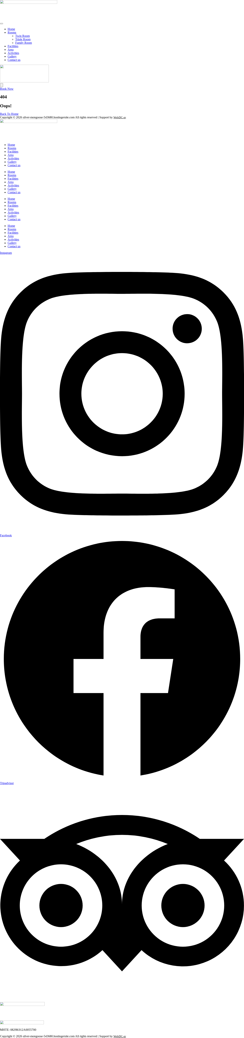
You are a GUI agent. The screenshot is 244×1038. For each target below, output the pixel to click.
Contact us (14, 59)
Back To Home (9, 114)
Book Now (7, 88)
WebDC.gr (119, 117)
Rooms (12, 32)
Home (11, 29)
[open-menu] (1, 23)
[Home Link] (24, 81)
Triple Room (22, 39)
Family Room (23, 42)
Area (11, 49)
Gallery (12, 56)
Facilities (13, 46)
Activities (13, 53)
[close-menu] (1, 85)
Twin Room (22, 35)
